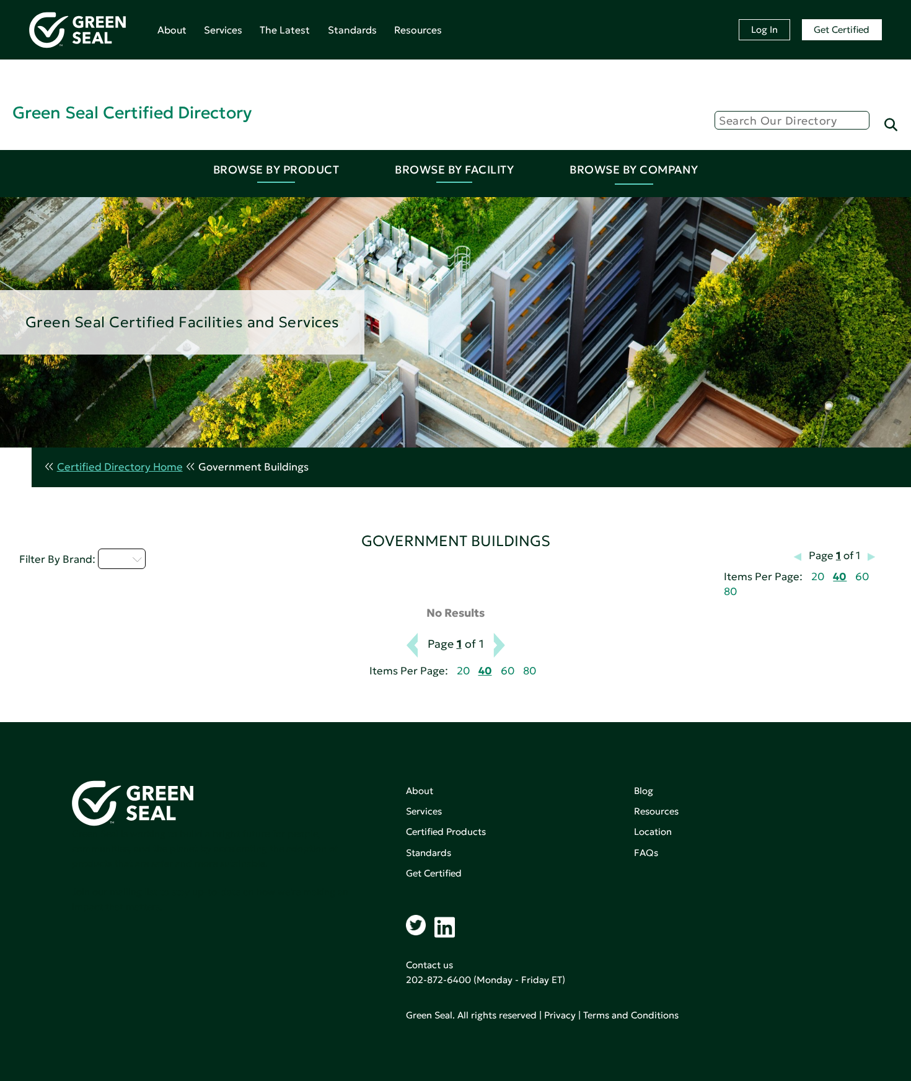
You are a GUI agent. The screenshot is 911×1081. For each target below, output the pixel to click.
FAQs (646, 852)
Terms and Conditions (631, 1015)
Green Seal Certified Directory (132, 112)
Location (653, 831)
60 (862, 576)
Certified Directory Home (120, 467)
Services (223, 30)
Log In (764, 29)
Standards (352, 30)
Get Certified (841, 29)
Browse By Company (634, 169)
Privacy (560, 1015)
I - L (115, 558)
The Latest (285, 30)
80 (730, 591)
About (172, 30)
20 (817, 576)
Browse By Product (276, 169)
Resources (418, 30)
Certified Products (446, 831)
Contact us (429, 965)
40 (840, 576)
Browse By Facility (454, 169)
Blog (643, 790)
